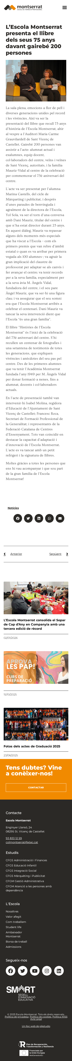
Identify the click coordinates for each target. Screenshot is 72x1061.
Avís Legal (36, 1019)
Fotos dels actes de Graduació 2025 (32, 746)
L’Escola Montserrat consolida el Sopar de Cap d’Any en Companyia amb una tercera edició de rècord (34, 624)
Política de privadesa (17, 1016)
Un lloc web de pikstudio (36, 1026)
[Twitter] (22, 971)
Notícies (13, 508)
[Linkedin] (59, 971)
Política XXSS (59, 1016)
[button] (64, 7)
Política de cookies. (41, 1016)
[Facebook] (10, 971)
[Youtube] (35, 971)
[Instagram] (47, 971)
